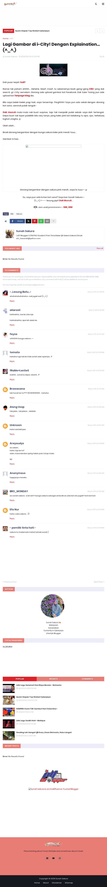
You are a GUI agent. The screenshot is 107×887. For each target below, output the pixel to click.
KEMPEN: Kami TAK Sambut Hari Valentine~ (36, 709)
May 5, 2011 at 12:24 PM (95, 509)
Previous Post (10, 582)
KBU (12, 38)
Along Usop (17, 407)
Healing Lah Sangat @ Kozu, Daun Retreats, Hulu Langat (44, 732)
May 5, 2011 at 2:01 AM (96, 389)
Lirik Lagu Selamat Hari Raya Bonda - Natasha (38, 685)
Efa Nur (14, 509)
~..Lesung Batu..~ (20, 292)
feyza (13, 334)
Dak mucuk (9, 112)
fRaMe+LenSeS (19, 370)
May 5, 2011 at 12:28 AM (95, 352)
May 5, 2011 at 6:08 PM (95, 528)
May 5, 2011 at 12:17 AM (96, 334)
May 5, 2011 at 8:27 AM (96, 425)
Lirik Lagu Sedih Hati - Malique (30, 720)
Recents (53, 679)
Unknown (16, 425)
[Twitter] (28, 221)
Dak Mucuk (65, 200)
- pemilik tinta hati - (23, 527)
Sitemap (69, 882)
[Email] (47, 221)
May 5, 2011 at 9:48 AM (95, 443)
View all (100, 248)
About (46, 882)
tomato (15, 352)
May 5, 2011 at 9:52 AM (96, 491)
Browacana (17, 388)
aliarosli (15, 310)
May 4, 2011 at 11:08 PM (96, 292)
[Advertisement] (53, 17)
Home (5, 38)
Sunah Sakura (25, 231)
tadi (22, 82)
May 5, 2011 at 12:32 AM (95, 370)
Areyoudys (17, 443)
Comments (87, 679)
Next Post (98, 582)
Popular (20, 679)
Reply (12, 301)
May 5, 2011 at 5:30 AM (96, 407)
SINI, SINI (67, 207)
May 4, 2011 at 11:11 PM (96, 310)
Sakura (19, 214)
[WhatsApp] (41, 221)
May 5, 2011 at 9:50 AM (95, 473)
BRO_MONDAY (19, 491)
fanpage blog (22, 95)
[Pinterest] (34, 221)
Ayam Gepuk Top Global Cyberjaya (32, 30)
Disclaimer (57, 882)
